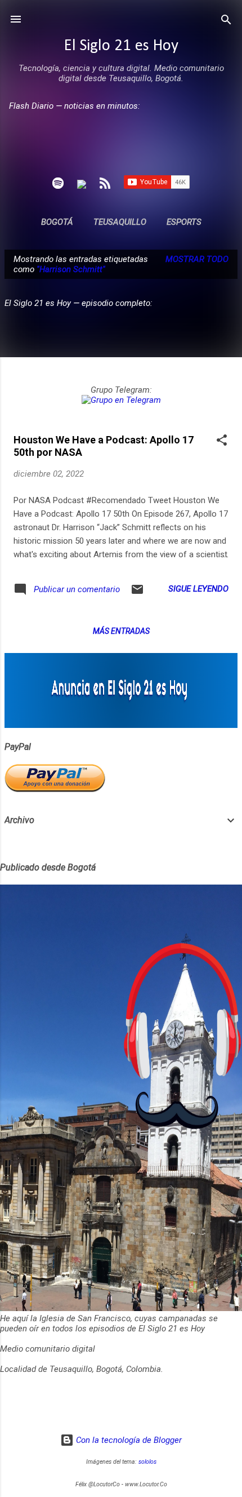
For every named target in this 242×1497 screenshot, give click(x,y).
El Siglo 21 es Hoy (121, 46)
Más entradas (121, 631)
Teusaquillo (119, 222)
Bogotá (57, 222)
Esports (184, 222)
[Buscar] (226, 20)
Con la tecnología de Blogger (128, 1440)
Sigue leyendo (198, 589)
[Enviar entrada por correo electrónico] (137, 593)
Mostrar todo (196, 259)
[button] (221, 440)
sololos (147, 1461)
